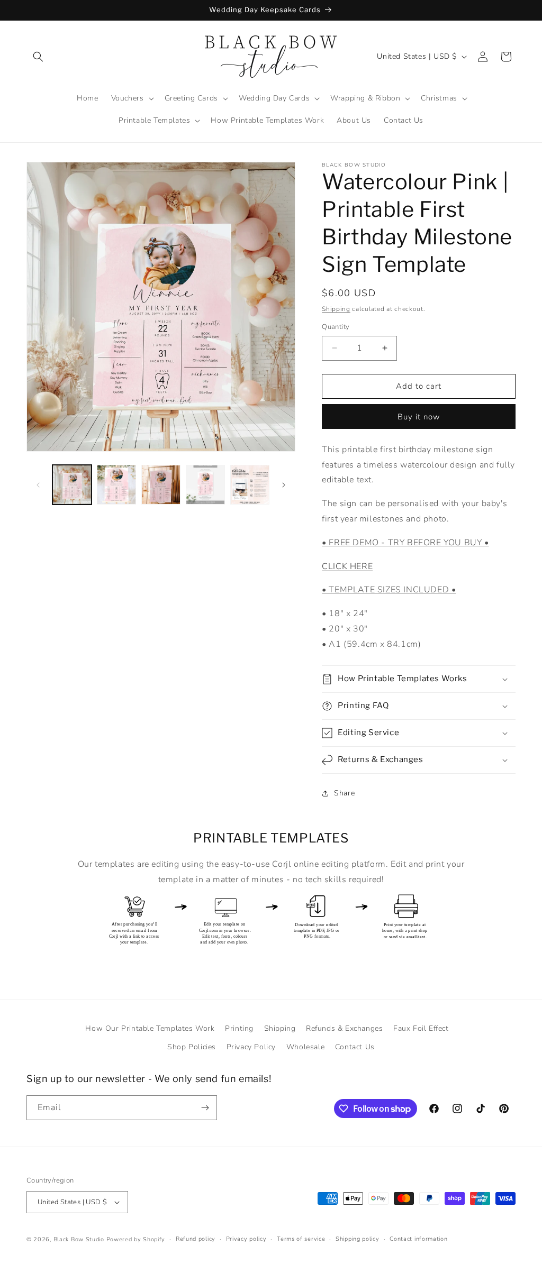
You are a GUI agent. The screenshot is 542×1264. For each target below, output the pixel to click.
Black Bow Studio (78, 1239)
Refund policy (195, 1239)
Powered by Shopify (136, 1239)
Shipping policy (358, 1239)
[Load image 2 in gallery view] (116, 484)
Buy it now (419, 416)
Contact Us (355, 1047)
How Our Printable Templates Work (149, 1028)
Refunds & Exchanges (344, 1028)
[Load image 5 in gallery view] (249, 484)
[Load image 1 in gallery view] (72, 484)
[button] (38, 56)
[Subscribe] (204, 1107)
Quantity (335, 327)
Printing (239, 1028)
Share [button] (344, 793)
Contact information (418, 1239)
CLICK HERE (347, 566)
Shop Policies (191, 1047)
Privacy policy (246, 1239)
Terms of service (301, 1239)
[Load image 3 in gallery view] (160, 484)
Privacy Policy (251, 1047)
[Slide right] (283, 485)
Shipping (336, 309)
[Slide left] (38, 485)
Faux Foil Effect (421, 1028)
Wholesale (305, 1047)
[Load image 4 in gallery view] (205, 484)
